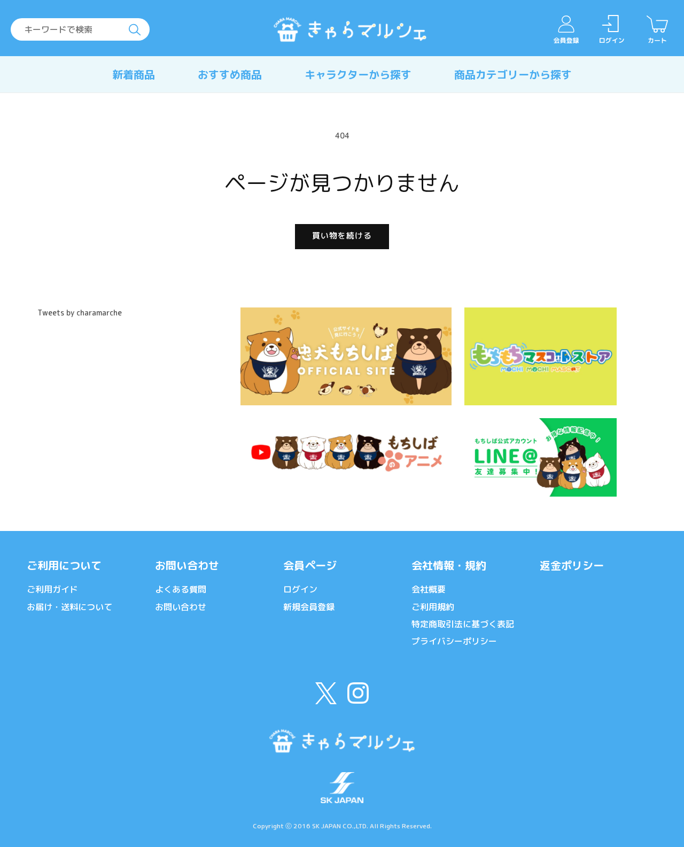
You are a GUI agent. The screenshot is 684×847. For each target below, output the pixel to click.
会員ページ (310, 565)
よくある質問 (180, 589)
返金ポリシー (572, 565)
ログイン (300, 589)
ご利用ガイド (52, 589)
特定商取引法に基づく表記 (462, 624)
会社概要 (428, 589)
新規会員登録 (309, 607)
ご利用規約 (432, 607)
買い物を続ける (342, 235)
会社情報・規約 (448, 565)
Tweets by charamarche (79, 312)
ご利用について (64, 565)
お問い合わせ (187, 565)
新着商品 (133, 74)
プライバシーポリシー (454, 641)
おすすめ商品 (230, 74)
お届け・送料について (69, 607)
